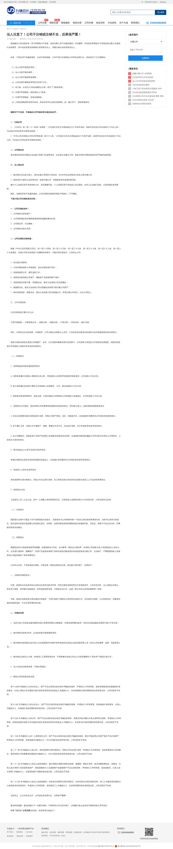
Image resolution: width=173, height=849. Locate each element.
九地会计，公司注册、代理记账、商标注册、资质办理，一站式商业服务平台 (26, 10)
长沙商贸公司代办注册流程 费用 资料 (148, 96)
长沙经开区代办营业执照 (142, 77)
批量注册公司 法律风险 (142, 73)
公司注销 (88, 23)
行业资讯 (112, 23)
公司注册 (42, 22)
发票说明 (29, 836)
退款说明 (19, 836)
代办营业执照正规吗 (140, 85)
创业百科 (100, 23)
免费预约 (145, 58)
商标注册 (54, 22)
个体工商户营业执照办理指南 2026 (147, 88)
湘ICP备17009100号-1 (106, 846)
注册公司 (23, 29)
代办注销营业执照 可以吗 (143, 100)
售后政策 (10, 836)
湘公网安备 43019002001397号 (129, 846)
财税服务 (65, 23)
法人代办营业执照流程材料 (143, 81)
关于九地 (123, 23)
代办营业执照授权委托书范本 (144, 92)
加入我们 (29, 832)
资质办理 (77, 23)
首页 (8, 29)
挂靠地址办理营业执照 (141, 104)
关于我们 (10, 832)
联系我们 (163, 2)
